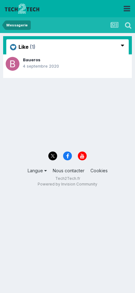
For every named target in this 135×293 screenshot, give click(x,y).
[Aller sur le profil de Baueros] (12, 64)
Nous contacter (68, 170)
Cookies (99, 170)
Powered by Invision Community (67, 184)
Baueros (31, 59)
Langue (36, 170)
